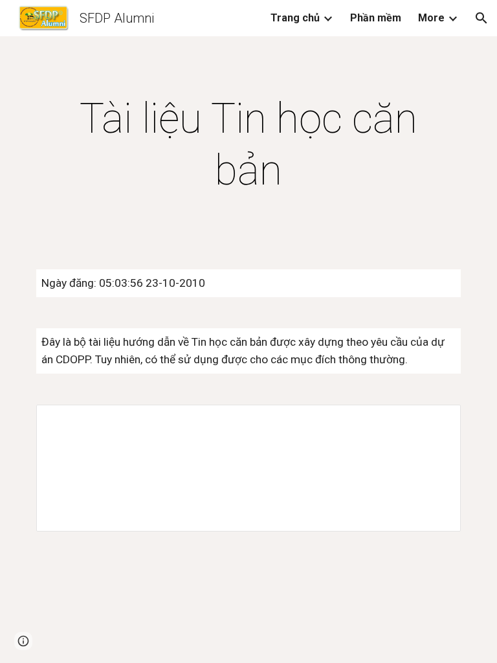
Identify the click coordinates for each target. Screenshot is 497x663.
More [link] (431, 18)
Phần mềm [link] (375, 18)
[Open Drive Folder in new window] (436, 421)
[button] (481, 18)
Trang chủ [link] (295, 18)
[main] (248, 145)
